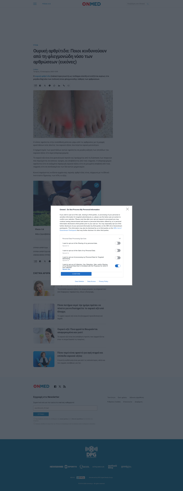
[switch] (118, 243)
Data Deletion (79, 281)
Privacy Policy (103, 281)
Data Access (91, 281)
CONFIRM (76, 274)
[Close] (128, 210)
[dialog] (91, 245)
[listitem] (91, 238)
